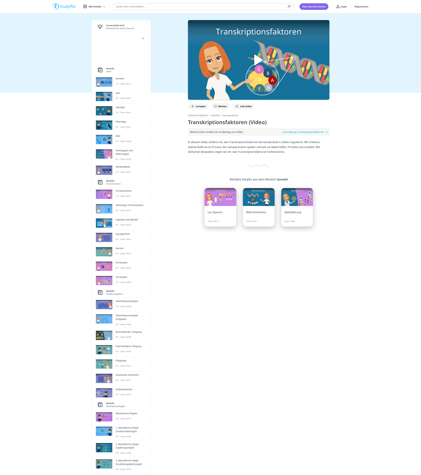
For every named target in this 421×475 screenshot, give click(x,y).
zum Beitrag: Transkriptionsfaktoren (303, 132)
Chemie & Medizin (198, 115)
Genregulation (230, 115)
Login (343, 6)
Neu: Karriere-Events (314, 6)
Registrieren (361, 6)
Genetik (215, 115)
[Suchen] (289, 6)
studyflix (68, 6)
